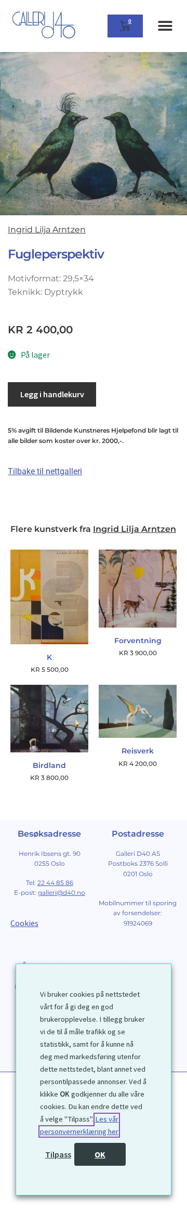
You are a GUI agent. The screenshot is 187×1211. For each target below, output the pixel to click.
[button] (165, 26)
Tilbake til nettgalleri (45, 471)
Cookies (24, 923)
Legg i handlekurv (52, 394)
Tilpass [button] (58, 1154)
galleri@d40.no (61, 892)
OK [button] (100, 1154)
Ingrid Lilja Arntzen (47, 230)
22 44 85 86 (55, 883)
